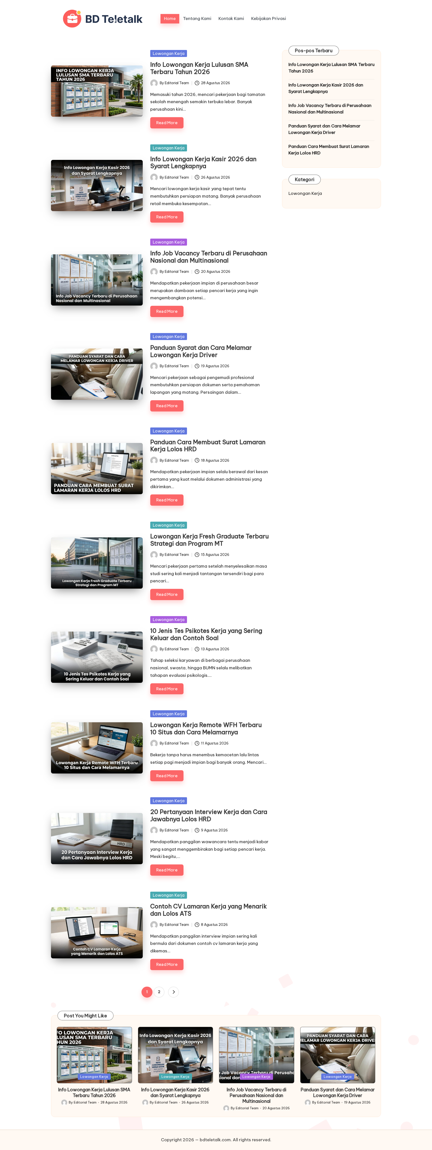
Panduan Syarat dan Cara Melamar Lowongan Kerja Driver (201, 351)
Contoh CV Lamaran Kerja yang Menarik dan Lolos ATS (208, 909)
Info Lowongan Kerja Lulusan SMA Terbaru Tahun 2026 (199, 68)
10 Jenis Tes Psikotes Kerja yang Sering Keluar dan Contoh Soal (206, 634)
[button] (173, 992)
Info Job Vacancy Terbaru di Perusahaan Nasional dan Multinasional (208, 256)
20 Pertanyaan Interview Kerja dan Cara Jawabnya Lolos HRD (208, 815)
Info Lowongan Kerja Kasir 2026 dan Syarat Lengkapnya (203, 162)
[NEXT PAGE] (173, 992)
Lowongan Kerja (168, 53)
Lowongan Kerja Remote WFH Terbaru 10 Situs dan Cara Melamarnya (206, 728)
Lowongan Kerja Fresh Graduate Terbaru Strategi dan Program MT (209, 539)
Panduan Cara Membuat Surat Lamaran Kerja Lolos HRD (208, 445)
